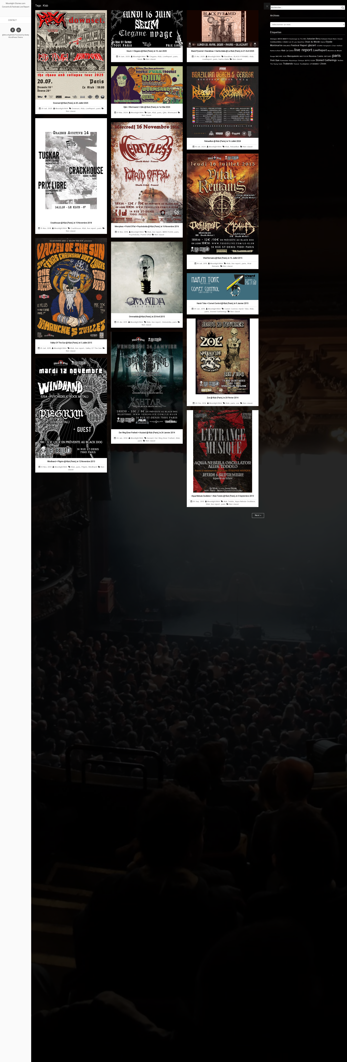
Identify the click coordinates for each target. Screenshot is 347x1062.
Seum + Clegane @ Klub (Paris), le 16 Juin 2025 (147, 51)
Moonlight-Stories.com (15, 3)
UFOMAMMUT (315, 64)
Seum (140, 59)
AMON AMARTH (283, 39)
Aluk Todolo (229, 501)
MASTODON (304, 56)
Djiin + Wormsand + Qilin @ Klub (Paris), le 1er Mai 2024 (147, 107)
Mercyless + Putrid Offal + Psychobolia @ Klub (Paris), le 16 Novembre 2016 (147, 226)
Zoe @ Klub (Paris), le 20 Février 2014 (222, 398)
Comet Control (230, 309)
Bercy (318, 38)
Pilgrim (84, 467)
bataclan (311, 38)
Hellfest (339, 46)
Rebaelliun (234, 146)
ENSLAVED (286, 46)
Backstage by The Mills (298, 39)
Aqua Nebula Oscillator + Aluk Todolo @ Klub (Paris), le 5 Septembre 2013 (223, 496)
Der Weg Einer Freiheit (165, 438)
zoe (237, 403)
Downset (76, 108)
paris (98, 108)
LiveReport (90, 108)
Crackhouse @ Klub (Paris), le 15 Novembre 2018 (71, 223)
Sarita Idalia (224, 59)
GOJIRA (319, 46)
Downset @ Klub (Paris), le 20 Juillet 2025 (71, 103)
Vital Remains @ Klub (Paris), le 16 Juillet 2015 (222, 258)
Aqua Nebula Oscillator (245, 501)
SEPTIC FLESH (310, 60)
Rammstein (284, 60)
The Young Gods (276, 64)
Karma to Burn (275, 51)
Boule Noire (332, 39)
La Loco (290, 50)
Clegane (153, 56)
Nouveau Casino (316, 56)
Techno (340, 60)
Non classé (70, 111)
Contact (12, 20)
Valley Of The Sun (94, 348)
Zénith (323, 64)
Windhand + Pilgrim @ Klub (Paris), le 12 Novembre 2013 (71, 461)
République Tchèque (296, 61)
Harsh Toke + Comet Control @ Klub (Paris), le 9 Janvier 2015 (222, 303)
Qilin (164, 112)
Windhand (92, 467)
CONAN (285, 42)
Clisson (340, 39)
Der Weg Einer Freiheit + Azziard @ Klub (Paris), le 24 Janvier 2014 (147, 433)
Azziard (150, 438)
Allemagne (273, 39)
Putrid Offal (146, 234)
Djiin (149, 112)
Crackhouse (76, 228)
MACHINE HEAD (281, 56)
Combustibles (276, 42)
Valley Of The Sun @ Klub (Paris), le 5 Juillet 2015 (71, 343)
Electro (323, 42)
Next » (258, 515)
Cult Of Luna (292, 42)
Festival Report (299, 45)
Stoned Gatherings (218, 311)
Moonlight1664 (61, 108)
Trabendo (288, 64)
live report (91, 228)
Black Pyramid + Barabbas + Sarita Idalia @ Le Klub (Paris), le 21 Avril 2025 (222, 51)
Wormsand (172, 112)
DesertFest (300, 42)
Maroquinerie (293, 56)
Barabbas (228, 56)
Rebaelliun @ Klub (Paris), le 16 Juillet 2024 (222, 141)
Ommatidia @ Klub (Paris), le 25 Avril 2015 (147, 317)
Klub (83, 108)
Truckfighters (304, 64)
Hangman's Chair (329, 46)
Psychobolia (134, 234)
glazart (312, 45)
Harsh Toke (244, 309)
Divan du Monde (312, 41)
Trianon (296, 64)
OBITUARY (328, 56)
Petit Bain (274, 60)
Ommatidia (166, 322)
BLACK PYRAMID (241, 56)
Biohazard (324, 39)
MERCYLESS (168, 232)
